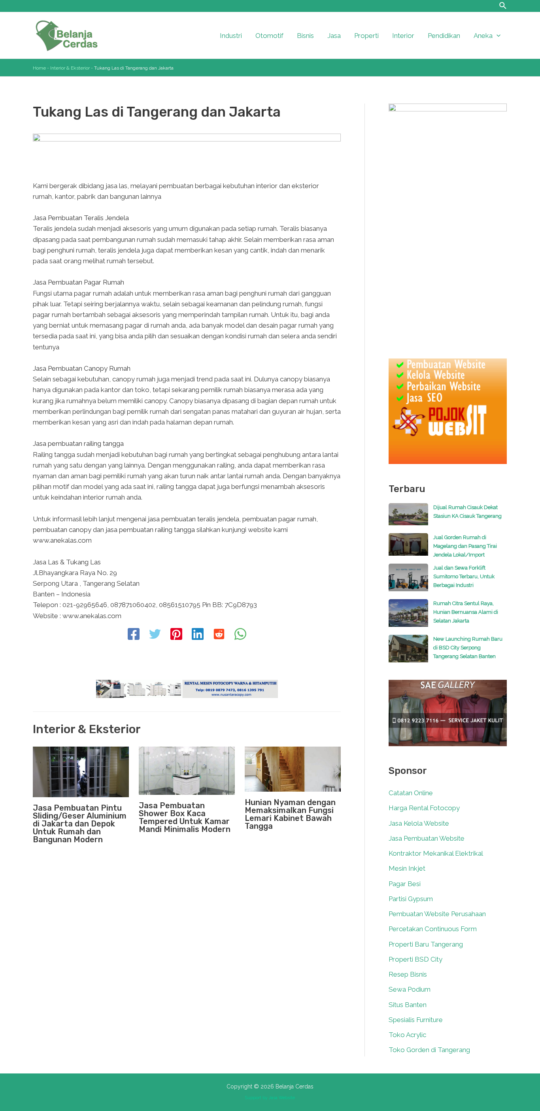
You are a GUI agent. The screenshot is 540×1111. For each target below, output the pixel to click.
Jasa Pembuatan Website (426, 838)
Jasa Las (46, 562)
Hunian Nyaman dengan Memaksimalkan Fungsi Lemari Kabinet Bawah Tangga (290, 814)
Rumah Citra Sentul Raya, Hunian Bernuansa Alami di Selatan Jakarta (465, 612)
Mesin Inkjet (407, 868)
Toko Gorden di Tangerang (429, 1050)
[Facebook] (134, 634)
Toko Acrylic (407, 1035)
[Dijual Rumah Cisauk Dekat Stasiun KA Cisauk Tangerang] (408, 518)
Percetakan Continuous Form (433, 929)
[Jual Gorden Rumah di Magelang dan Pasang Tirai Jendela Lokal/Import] (408, 548)
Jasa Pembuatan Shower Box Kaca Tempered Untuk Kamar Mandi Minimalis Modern (184, 817)
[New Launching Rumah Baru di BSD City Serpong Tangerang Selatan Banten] (408, 652)
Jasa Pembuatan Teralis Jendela (81, 218)
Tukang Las (83, 562)
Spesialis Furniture (416, 1020)
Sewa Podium (409, 989)
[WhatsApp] (240, 634)
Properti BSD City (415, 959)
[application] (496, 35)
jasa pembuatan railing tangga (150, 530)
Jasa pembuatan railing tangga (78, 443)
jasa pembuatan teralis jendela (193, 519)
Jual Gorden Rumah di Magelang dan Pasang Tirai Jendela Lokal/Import (465, 546)
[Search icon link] (503, 6)
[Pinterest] (176, 634)
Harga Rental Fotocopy (424, 808)
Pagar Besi (405, 884)
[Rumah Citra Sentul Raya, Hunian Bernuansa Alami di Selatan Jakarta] (408, 617)
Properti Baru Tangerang (426, 944)
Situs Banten (408, 1005)
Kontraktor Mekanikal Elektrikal (436, 853)
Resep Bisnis (408, 974)
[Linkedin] (198, 634)
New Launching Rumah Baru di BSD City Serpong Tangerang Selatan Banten (467, 647)
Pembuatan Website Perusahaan (437, 914)
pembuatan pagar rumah (279, 519)
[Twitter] (155, 634)
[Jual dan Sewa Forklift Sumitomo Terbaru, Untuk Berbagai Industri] (408, 581)
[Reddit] (219, 634)
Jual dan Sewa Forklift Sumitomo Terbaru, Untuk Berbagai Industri (464, 576)
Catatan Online (411, 793)
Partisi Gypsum (411, 899)
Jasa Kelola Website (419, 823)
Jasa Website (282, 1097)
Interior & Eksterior (70, 68)
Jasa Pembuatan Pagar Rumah (78, 282)
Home (39, 68)
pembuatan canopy (62, 530)
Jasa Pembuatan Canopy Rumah (81, 368)
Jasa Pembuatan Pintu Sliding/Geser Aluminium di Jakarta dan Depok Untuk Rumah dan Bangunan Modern (80, 823)
